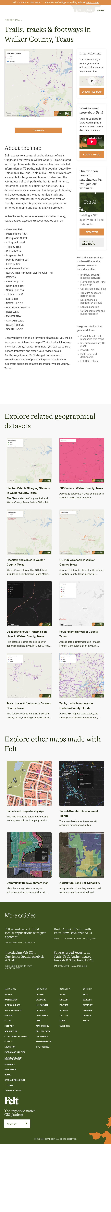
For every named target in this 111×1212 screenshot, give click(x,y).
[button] (20, 10)
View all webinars (88, 242)
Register (92, 232)
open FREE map (92, 91)
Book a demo (91, 154)
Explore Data (12, 20)
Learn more (92, 2)
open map (38, 130)
